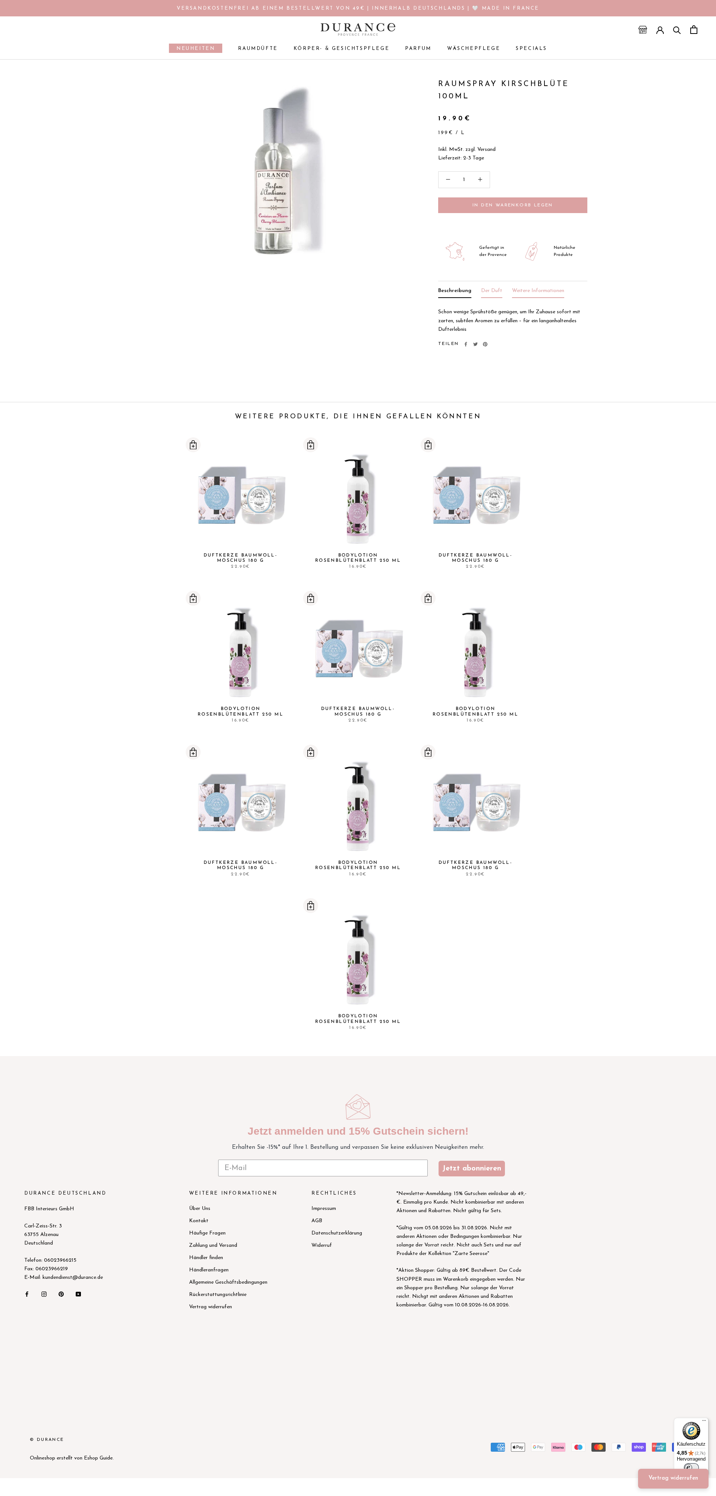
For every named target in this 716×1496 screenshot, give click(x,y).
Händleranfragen (209, 1270)
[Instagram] (44, 1294)
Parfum (418, 48)
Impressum (323, 1208)
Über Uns (199, 1208)
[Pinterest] (485, 344)
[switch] (691, 1467)
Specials (531, 48)
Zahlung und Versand (213, 1245)
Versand (486, 149)
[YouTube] (78, 1294)
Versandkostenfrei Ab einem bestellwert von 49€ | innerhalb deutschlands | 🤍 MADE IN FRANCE (358, 8)
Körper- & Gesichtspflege (341, 48)
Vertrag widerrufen (210, 1307)
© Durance (47, 1440)
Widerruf (321, 1245)
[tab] (454, 292)
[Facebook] (466, 344)
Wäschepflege (473, 48)
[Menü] (704, 1422)
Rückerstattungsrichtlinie (217, 1294)
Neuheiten (192, 49)
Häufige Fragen (207, 1233)
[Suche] (677, 30)
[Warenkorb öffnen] (693, 29)
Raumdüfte (257, 48)
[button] (193, 444)
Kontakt (198, 1221)
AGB (316, 1221)
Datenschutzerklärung (336, 1233)
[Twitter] (475, 344)
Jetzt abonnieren (471, 1168)
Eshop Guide (98, 1458)
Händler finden (206, 1258)
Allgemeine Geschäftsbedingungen (228, 1282)
